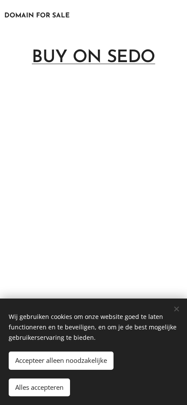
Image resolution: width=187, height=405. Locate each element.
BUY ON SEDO (93, 57)
